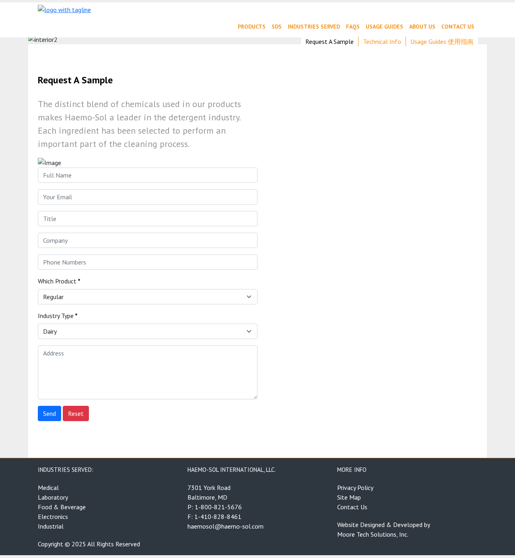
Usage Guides (384, 26)
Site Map (349, 497)
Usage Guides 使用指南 (442, 41)
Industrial (51, 526)
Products (252, 26)
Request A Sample (329, 41)
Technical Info (382, 41)
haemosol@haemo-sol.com (225, 526)
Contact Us (457, 26)
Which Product (59, 281)
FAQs (353, 26)
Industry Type (58, 316)
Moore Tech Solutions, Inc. (372, 534)
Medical (48, 488)
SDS (277, 26)
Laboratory (53, 497)
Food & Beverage (62, 507)
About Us (422, 26)
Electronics (53, 517)
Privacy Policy (355, 488)
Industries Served (314, 26)
